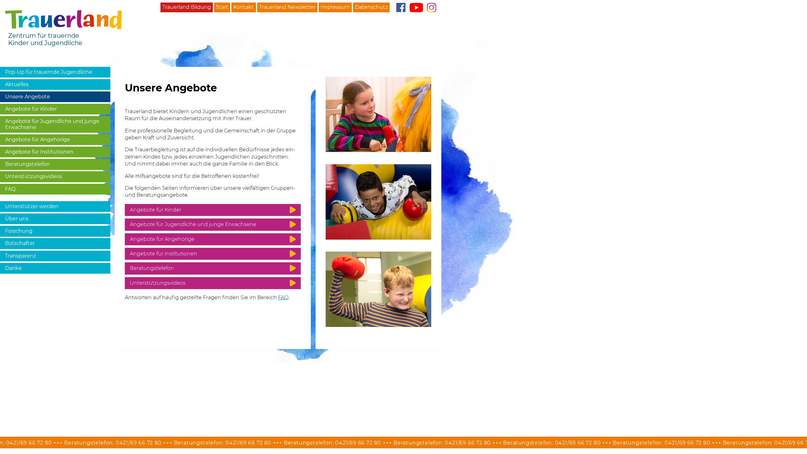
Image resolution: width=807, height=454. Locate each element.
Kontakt (243, 7)
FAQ (10, 189)
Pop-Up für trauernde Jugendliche (48, 72)
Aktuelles (17, 84)
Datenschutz (371, 7)
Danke (13, 268)
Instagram (431, 7)
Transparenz (20, 256)
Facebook (401, 7)
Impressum (335, 7)
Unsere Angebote (27, 97)
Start (222, 7)
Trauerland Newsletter (287, 7)
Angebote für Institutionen (39, 152)
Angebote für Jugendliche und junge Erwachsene (52, 124)
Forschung (18, 231)
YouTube (416, 7)
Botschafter (20, 243)
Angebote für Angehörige (37, 140)
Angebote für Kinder (31, 109)
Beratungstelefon (27, 164)
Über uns (16, 219)
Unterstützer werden (32, 206)
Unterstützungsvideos (33, 176)
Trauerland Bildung (186, 7)
